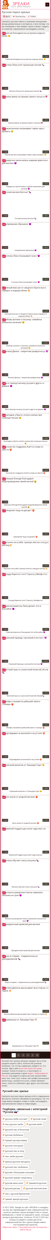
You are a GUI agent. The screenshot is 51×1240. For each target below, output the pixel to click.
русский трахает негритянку (18, 1177)
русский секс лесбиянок (16, 1167)
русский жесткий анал (36, 1188)
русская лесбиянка (14, 1135)
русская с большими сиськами (19, 1172)
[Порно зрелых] (17, 4)
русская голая (39, 1119)
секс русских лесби (14, 1124)
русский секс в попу (14, 1151)
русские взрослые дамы (31, 1068)
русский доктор (12, 1188)
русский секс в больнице (17, 1129)
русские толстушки (14, 1145)
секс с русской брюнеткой (17, 1193)
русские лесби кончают (16, 1119)
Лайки (33, 16)
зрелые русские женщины (17, 1161)
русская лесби (35, 1124)
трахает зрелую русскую (16, 1199)
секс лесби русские (14, 1156)
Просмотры (20, 16)
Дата (7, 16)
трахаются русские (37, 1183)
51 (37, 1055)
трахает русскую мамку (16, 1140)
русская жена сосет (14, 1183)
